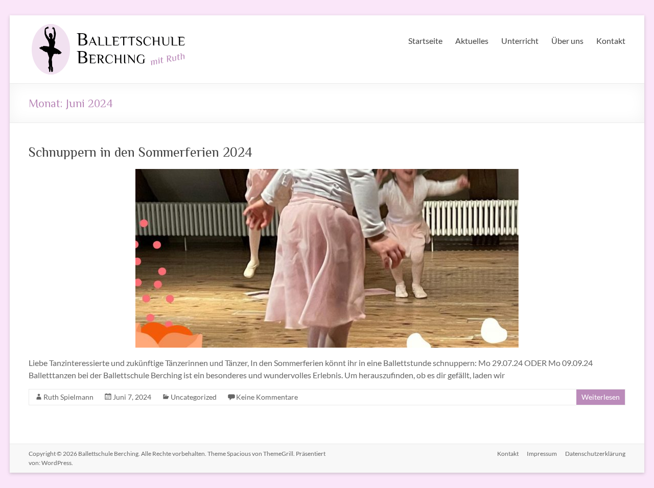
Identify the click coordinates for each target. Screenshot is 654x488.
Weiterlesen (600, 397)
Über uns (567, 40)
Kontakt (610, 40)
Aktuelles (471, 40)
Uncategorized (194, 397)
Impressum (542, 453)
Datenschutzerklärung (595, 453)
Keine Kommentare (267, 397)
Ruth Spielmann (68, 397)
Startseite (425, 40)
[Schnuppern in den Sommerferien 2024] (327, 174)
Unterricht (520, 40)
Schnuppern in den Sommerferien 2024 (140, 151)
